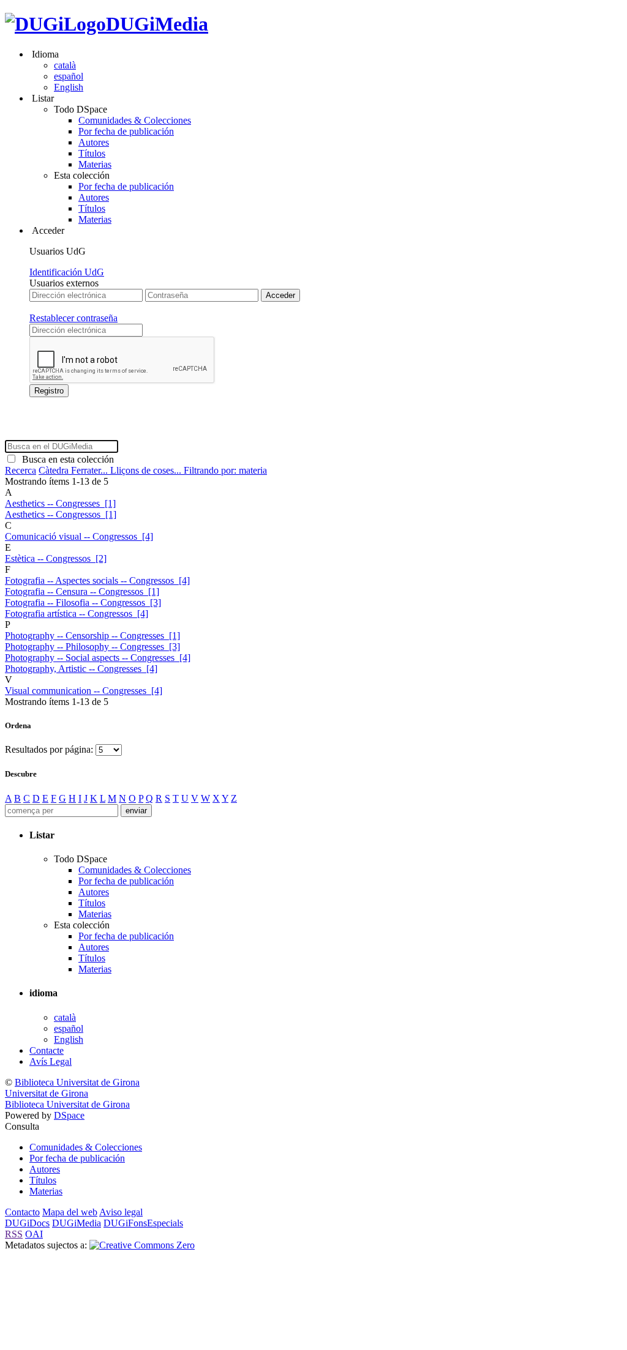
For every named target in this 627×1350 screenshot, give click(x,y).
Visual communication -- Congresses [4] (83, 690)
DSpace (69, 1115)
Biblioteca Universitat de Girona (77, 1082)
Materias (94, 164)
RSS (14, 1234)
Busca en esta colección (65, 459)
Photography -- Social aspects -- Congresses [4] (97, 657)
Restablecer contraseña (73, 318)
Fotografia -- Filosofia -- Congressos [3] (83, 602)
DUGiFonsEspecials (143, 1223)
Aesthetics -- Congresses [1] (60, 503)
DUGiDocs (27, 1223)
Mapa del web (69, 1212)
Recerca (20, 470)
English (68, 87)
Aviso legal (121, 1212)
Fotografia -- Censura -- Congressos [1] (82, 591)
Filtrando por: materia (225, 470)
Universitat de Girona (46, 1093)
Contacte (46, 1050)
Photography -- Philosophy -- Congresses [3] (92, 646)
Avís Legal (50, 1061)
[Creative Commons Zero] (142, 1245)
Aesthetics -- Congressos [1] (60, 514)
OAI (34, 1234)
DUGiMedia (157, 24)
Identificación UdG (66, 272)
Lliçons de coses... (147, 470)
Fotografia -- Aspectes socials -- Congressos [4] (97, 580)
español (68, 76)
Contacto (22, 1212)
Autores (93, 142)
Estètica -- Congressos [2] (56, 558)
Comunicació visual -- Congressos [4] (79, 536)
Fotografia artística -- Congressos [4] (76, 613)
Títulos (91, 153)
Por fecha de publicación (126, 131)
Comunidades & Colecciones (134, 120)
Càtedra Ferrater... (74, 470)
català (65, 65)
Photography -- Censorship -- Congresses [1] (92, 635)
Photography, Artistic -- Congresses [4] (81, 668)
